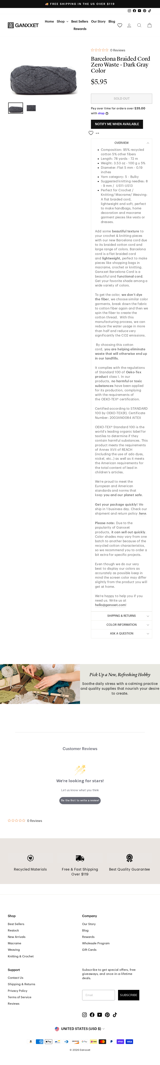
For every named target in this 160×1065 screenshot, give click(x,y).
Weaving (14, 949)
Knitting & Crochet (21, 956)
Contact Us (15, 977)
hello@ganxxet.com (110, 605)
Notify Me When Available (117, 124)
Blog (111, 21)
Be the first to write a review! (80, 800)
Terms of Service (19, 997)
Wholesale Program (96, 943)
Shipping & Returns (21, 984)
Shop (61, 21)
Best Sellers (79, 21)
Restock (13, 930)
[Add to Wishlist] (95, 131)
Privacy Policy (17, 990)
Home (49, 21)
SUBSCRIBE (128, 995)
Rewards (80, 29)
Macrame (14, 943)
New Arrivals (16, 936)
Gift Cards (89, 949)
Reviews (13, 1003)
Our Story (98, 21)
